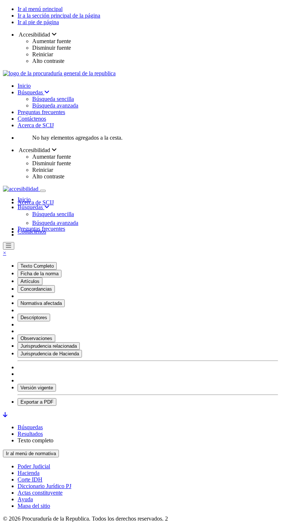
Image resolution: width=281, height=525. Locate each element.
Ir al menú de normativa (31, 453)
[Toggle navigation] (43, 191)
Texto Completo (37, 266)
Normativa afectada (41, 303)
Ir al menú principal (40, 9)
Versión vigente (36, 387)
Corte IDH (30, 479)
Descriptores (33, 317)
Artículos (30, 281)
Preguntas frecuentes (41, 112)
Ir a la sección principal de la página (59, 15)
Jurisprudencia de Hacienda (49, 353)
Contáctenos (32, 119)
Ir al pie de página (38, 22)
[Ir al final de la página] (5, 415)
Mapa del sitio (34, 506)
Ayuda (25, 499)
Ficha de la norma (39, 273)
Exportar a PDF (36, 402)
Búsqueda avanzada (55, 105)
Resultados (30, 434)
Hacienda (29, 473)
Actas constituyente (40, 493)
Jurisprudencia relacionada (48, 346)
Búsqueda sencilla (53, 99)
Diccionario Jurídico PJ (44, 486)
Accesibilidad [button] (35, 34)
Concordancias (36, 289)
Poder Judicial (34, 466)
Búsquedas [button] (31, 207)
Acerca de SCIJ (36, 125)
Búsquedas (31, 92)
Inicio (24, 86)
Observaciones (36, 338)
